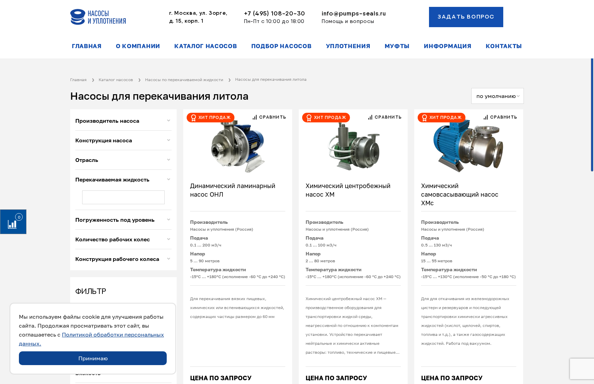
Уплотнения (348, 46)
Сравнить (272, 117)
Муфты (397, 46)
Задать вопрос (466, 17)
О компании (138, 46)
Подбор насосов (281, 46)
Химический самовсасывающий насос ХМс (459, 194)
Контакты (504, 46)
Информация (447, 46)
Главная (87, 46)
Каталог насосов (205, 46)
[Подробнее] (237, 142)
